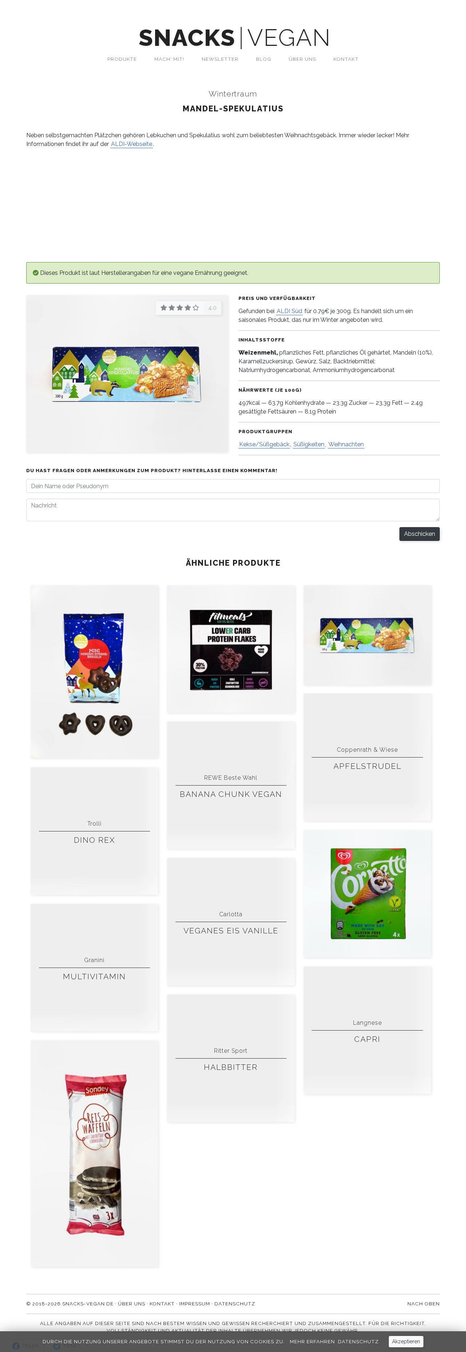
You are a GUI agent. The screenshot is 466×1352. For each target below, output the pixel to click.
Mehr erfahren (312, 1341)
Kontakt (346, 59)
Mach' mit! (169, 59)
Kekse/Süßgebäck (264, 444)
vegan (289, 38)
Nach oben (423, 1303)
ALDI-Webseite (131, 144)
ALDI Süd (289, 311)
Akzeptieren (406, 1341)
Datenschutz (358, 1341)
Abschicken (419, 533)
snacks (187, 38)
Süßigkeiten (308, 444)
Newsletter (220, 59)
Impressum (194, 1303)
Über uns (302, 59)
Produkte (122, 59)
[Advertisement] (244, 205)
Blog (263, 59)
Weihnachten (346, 444)
